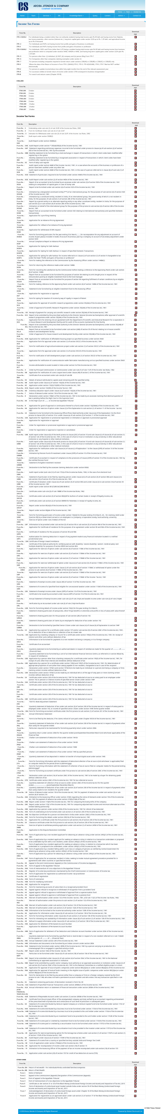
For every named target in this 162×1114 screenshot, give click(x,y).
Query (95, 16)
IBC (59, 16)
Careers (107, 16)
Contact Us (137, 16)
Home (22, 16)
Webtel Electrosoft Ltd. (135, 1111)
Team (33, 16)
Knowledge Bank (76, 16)
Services (46, 16)
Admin (121, 16)
